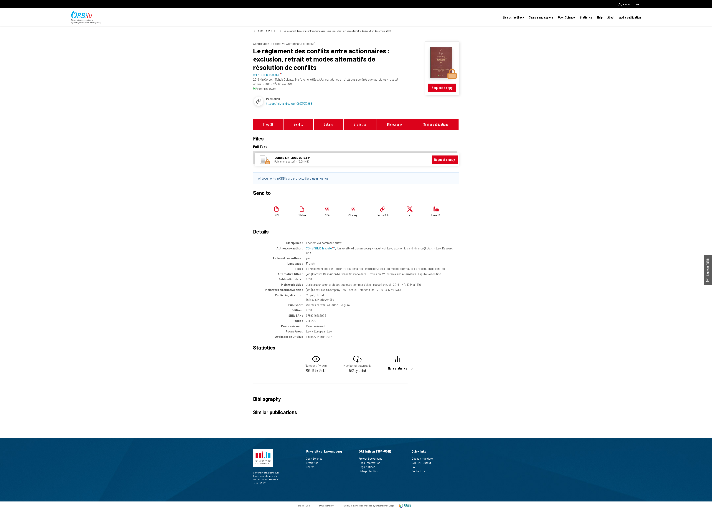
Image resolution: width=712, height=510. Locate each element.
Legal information (369, 462)
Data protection (368, 471)
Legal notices (367, 466)
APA (327, 215)
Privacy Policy (326, 505)
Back (260, 30)
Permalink (383, 215)
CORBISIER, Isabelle (319, 248)
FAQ (414, 466)
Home (269, 30)
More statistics (397, 368)
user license (320, 178)
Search (310, 466)
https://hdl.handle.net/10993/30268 (289, 103)
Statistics (586, 17)
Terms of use (303, 505)
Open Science (566, 17)
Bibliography (394, 124)
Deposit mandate (422, 458)
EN (637, 4)
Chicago (353, 215)
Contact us (418, 471)
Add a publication (630, 17)
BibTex (302, 215)
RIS (276, 215)
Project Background (370, 458)
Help (600, 17)
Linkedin (436, 215)
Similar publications (435, 124)
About (610, 17)
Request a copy (442, 87)
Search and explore (541, 17)
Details (328, 124)
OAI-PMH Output (421, 462)
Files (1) (268, 124)
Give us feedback (513, 17)
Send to (298, 124)
